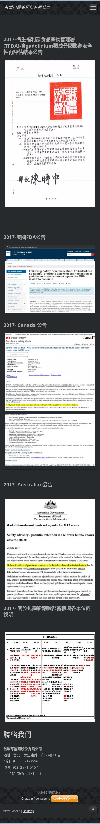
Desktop (28, 811)
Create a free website (35, 798)
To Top (93, 810)
